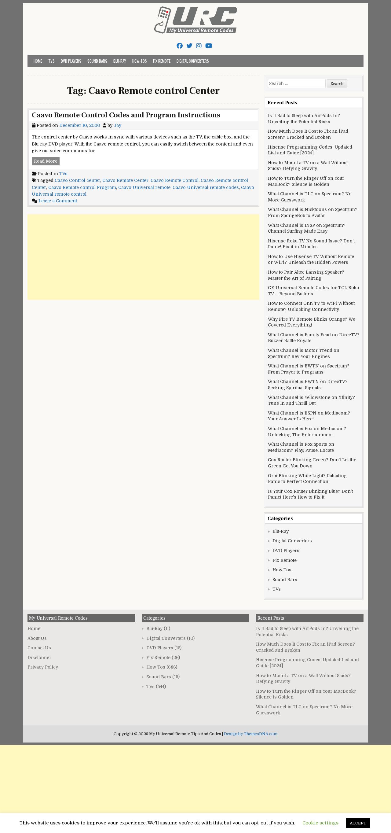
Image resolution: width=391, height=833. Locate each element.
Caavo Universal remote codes (206, 187)
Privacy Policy (42, 667)
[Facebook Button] (180, 46)
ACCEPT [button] (358, 823)
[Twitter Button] (189, 46)
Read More (47, 161)
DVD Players (71, 61)
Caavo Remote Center (125, 180)
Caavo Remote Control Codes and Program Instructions (126, 115)
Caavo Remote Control (175, 180)
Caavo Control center (77, 180)
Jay (117, 125)
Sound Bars (97, 61)
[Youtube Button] (208, 46)
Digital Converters (193, 61)
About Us (37, 638)
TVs (51, 61)
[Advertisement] (143, 257)
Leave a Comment (57, 200)
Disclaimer (39, 657)
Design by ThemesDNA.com (250, 734)
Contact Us (39, 647)
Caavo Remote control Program (82, 187)
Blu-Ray (119, 61)
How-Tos (139, 61)
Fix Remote (161, 61)
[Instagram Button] (199, 46)
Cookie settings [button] (320, 823)
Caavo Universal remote (144, 187)
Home (38, 61)
